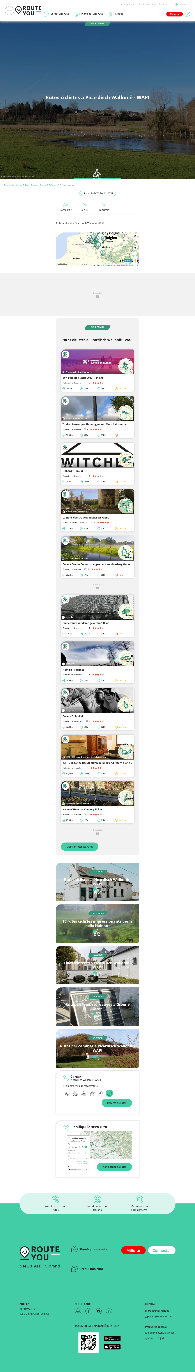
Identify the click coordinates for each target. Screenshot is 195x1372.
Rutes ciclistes (9, 185)
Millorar (174, 14)
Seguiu (85, 210)
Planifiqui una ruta (93, 1249)
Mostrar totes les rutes (79, 846)
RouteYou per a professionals (154, 4)
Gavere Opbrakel (72, 716)
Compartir (66, 210)
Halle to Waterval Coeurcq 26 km (82, 809)
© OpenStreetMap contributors (126, 265)
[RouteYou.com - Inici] (28, 10)
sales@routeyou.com (160, 1316)
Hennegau (34, 185)
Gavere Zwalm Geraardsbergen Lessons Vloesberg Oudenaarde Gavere (104, 564)
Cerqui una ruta (91, 1269)
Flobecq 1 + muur (72, 471)
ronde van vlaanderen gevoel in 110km (85, 623)
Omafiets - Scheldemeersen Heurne (20, 176)
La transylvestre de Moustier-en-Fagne (85, 517)
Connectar (162, 1250)
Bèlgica (19, 185)
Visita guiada (127, 4)
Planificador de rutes (114, 1167)
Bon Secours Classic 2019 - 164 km (82, 377)
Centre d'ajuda (156, 1338)
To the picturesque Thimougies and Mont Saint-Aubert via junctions (103, 424)
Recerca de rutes (116, 1103)
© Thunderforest (109, 265)
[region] (97, 249)
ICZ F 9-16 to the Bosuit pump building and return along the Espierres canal (107, 763)
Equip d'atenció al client (162, 1332)
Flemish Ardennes (73, 669)
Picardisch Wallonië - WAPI (50, 185)
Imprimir (104, 210)
